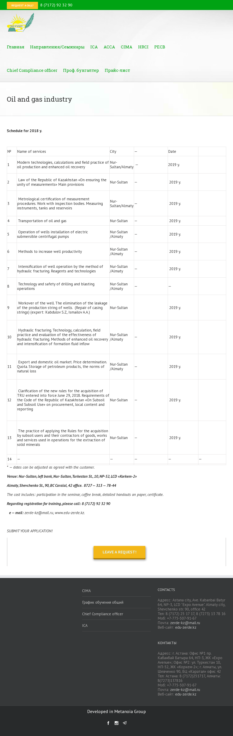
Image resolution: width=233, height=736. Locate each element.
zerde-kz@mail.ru (185, 622)
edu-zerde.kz (185, 627)
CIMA (86, 590)
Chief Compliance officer (102, 613)
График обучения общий (102, 602)
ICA (85, 625)
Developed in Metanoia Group (116, 711)
